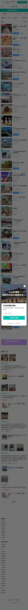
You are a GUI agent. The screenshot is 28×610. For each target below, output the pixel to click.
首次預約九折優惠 (14, 318)
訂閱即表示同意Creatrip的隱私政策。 (14, 323)
